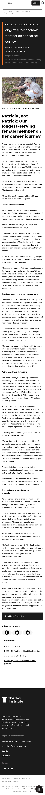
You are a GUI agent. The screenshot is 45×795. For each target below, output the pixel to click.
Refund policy (16, 781)
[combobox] (22, 12)
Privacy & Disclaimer (6, 778)
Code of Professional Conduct (22, 778)
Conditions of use (6, 781)
